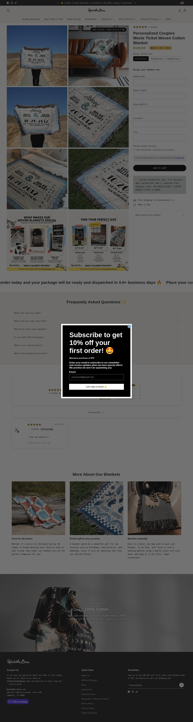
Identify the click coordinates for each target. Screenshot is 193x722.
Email (72, 372)
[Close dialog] (129, 326)
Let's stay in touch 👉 (96, 387)
